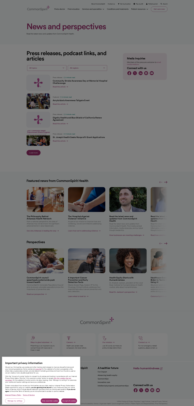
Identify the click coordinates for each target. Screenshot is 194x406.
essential (38, 369)
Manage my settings (15, 401)
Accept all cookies (69, 401)
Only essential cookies (50, 401)
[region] (41, 381)
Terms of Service (29, 395)
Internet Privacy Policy (13, 395)
